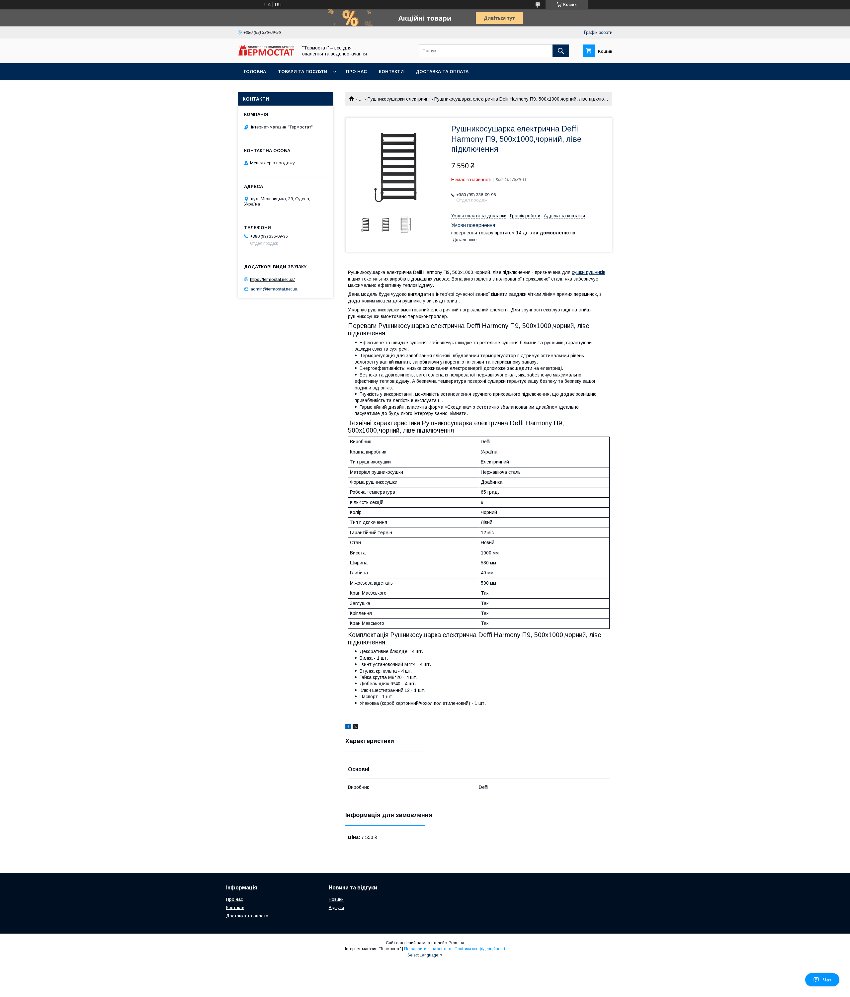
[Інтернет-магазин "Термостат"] (266, 54)
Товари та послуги (302, 71)
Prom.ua (456, 943)
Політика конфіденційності (480, 949)
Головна (255, 71)
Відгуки (336, 907)
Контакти (391, 71)
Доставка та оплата (442, 71)
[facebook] (348, 727)
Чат (827, 979)
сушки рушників (588, 272)
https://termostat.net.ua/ (272, 279)
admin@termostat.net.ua (274, 289)
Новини (336, 899)
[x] (355, 727)
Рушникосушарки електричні (399, 99)
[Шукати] (560, 50)
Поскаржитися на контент (428, 949)
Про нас (356, 71)
